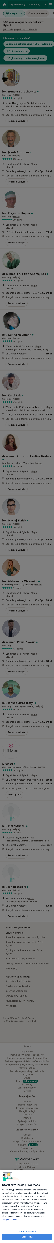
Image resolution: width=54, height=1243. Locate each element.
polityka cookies (9, 1219)
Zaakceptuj (27, 1237)
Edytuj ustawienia (27, 1232)
